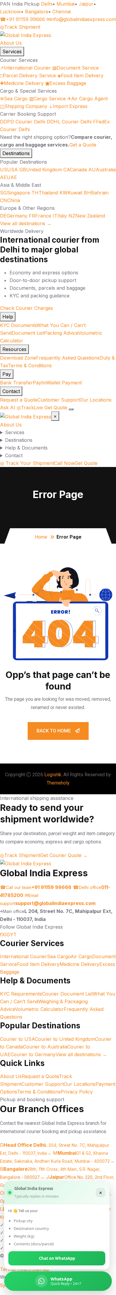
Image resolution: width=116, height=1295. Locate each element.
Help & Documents (26, 448)
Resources (14, 349)
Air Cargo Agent (87, 99)
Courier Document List (67, 994)
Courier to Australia (45, 1047)
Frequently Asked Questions (68, 358)
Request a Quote (18, 400)
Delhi (46, 4)
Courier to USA (17, 1039)
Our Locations (96, 400)
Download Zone (18, 358)
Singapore (15, 193)
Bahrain (96, 193)
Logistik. (53, 774)
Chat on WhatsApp (57, 1258)
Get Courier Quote (64, 855)
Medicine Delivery (22, 83)
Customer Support (58, 400)
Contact (11, 391)
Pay (6, 374)
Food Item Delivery (80, 75)
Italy (60, 216)
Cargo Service (47, 99)
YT (13, 935)
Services (12, 51)
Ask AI (7, 407)
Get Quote (55, 407)
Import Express (68, 106)
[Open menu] (71, 409)
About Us (11, 43)
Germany (13, 216)
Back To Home (54, 731)
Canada (75, 170)
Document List (28, 333)
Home (41, 537)
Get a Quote (82, 145)
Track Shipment (20, 27)
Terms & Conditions (30, 365)
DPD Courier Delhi (22, 122)
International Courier (25, 68)
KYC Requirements (21, 994)
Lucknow (10, 12)
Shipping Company (23, 106)
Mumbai (66, 4)
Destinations (16, 153)
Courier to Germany (33, 1054)
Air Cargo (81, 956)
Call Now (64, 463)
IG (7, 935)
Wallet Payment (64, 383)
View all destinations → (25, 223)
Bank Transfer (16, 383)
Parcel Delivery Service (28, 75)
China (10, 200)
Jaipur (86, 4)
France (40, 216)
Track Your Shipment (27, 463)
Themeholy (58, 783)
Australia (102, 170)
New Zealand (86, 216)
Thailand (45, 193)
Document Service (75, 68)
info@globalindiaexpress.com (81, 19)
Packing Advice (61, 333)
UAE (8, 177)
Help (7, 317)
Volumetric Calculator (39, 1009)
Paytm (40, 383)
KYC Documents (18, 325)
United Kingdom (40, 170)
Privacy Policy (77, 1092)
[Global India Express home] (25, 35)
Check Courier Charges (26, 308)
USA (9, 170)
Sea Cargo (14, 99)
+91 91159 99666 (22, 19)
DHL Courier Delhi (69, 122)
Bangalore (36, 12)
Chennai (61, 12)
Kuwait (70, 193)
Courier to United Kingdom (65, 1039)
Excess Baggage (65, 83)
